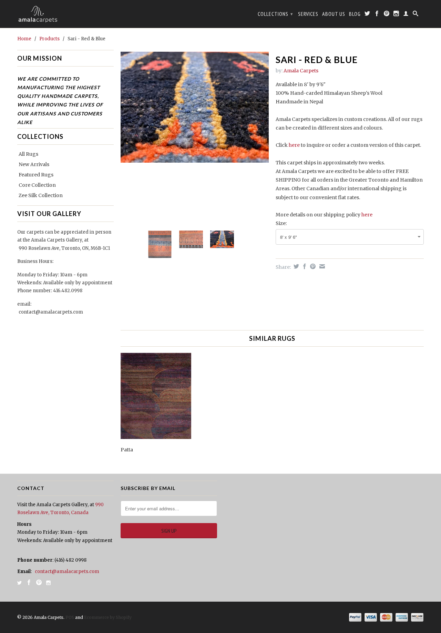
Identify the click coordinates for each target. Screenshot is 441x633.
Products (49, 39)
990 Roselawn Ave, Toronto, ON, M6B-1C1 (64, 248)
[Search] (416, 15)
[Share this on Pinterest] (312, 266)
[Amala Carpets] (65, 14)
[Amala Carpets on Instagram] (396, 15)
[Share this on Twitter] (295, 266)
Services (308, 14)
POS (69, 617)
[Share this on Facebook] (303, 266)
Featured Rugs (36, 175)
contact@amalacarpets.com (51, 312)
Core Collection (37, 185)
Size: (281, 223)
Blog (355, 14)
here (294, 145)
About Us (333, 14)
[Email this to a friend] (321, 266)
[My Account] (406, 15)
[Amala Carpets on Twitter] (367, 15)
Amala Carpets (301, 71)
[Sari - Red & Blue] (195, 107)
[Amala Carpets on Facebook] (377, 15)
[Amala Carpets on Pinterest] (387, 15)
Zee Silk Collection (41, 195)
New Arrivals (34, 164)
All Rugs (28, 154)
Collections (275, 13)
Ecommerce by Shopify (108, 617)
